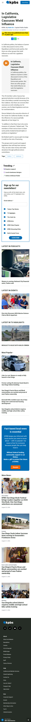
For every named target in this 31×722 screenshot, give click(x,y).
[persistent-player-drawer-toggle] (29, 720)
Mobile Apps (6, 651)
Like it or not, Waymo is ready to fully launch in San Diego (14, 376)
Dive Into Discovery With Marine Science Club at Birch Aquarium (15, 314)
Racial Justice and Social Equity (9, 565)
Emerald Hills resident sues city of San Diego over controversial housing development (14, 401)
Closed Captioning (8, 674)
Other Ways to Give (8, 706)
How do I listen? (7, 683)
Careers (5, 645)
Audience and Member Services (11, 671)
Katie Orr (11, 27)
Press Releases (7, 654)
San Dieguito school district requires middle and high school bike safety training (14, 411)
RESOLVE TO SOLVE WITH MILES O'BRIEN (15, 345)
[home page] (12, 2)
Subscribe (15, 238)
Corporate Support (8, 697)
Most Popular (7, 353)
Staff (4, 660)
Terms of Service (7, 663)
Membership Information (9, 703)
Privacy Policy (6, 657)
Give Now (25, 2)
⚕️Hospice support (9, 169)
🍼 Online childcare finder (11, 176)
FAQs (4, 680)
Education (4, 600)
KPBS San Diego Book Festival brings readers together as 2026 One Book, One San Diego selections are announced (15, 501)
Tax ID (4, 709)
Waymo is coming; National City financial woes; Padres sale (15, 282)
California (18, 156)
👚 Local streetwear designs (12, 172)
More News (6, 475)
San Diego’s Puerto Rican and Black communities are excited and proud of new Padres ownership (14, 392)
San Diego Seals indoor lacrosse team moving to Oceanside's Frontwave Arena (15, 535)
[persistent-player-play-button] (2, 719)
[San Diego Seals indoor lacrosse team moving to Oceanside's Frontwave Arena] (15, 521)
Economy (4, 531)
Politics (9, 156)
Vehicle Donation (7, 712)
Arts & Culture (5, 495)
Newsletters (6, 642)
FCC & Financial (7, 648)
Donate (15, 467)
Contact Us (6, 677)
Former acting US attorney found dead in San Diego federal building (15, 384)
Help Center (6, 689)
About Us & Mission (8, 639)
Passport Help (7, 686)
